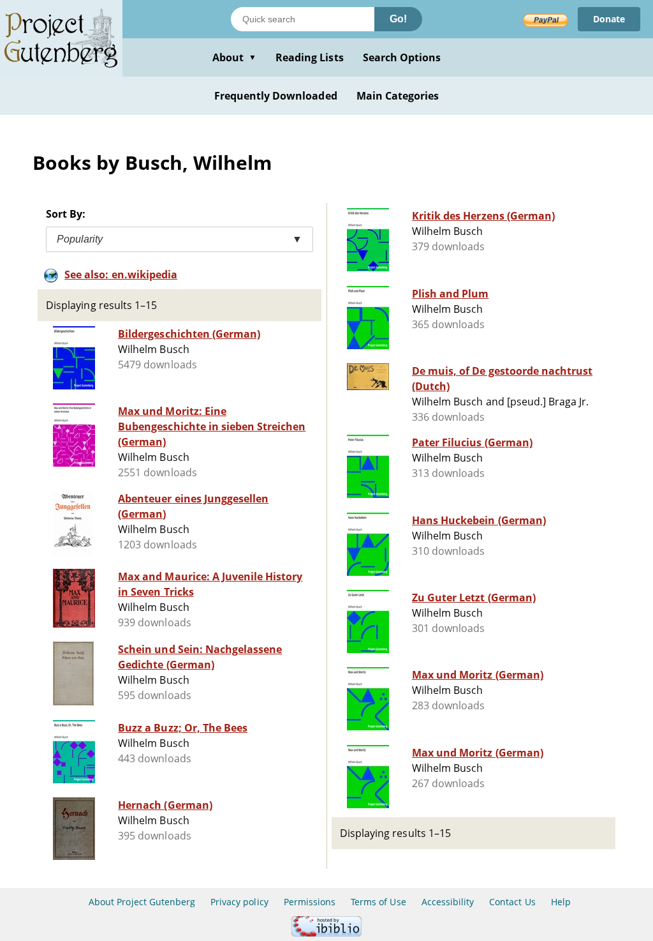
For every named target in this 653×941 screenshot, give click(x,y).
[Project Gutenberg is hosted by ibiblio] (326, 933)
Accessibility (448, 902)
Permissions (309, 902)
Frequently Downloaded (275, 96)
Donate (609, 19)
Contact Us (512, 902)
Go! (398, 18)
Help (561, 902)
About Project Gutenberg (142, 902)
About (234, 57)
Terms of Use (378, 902)
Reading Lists (309, 57)
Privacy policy (239, 902)
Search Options (402, 57)
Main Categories (397, 96)
